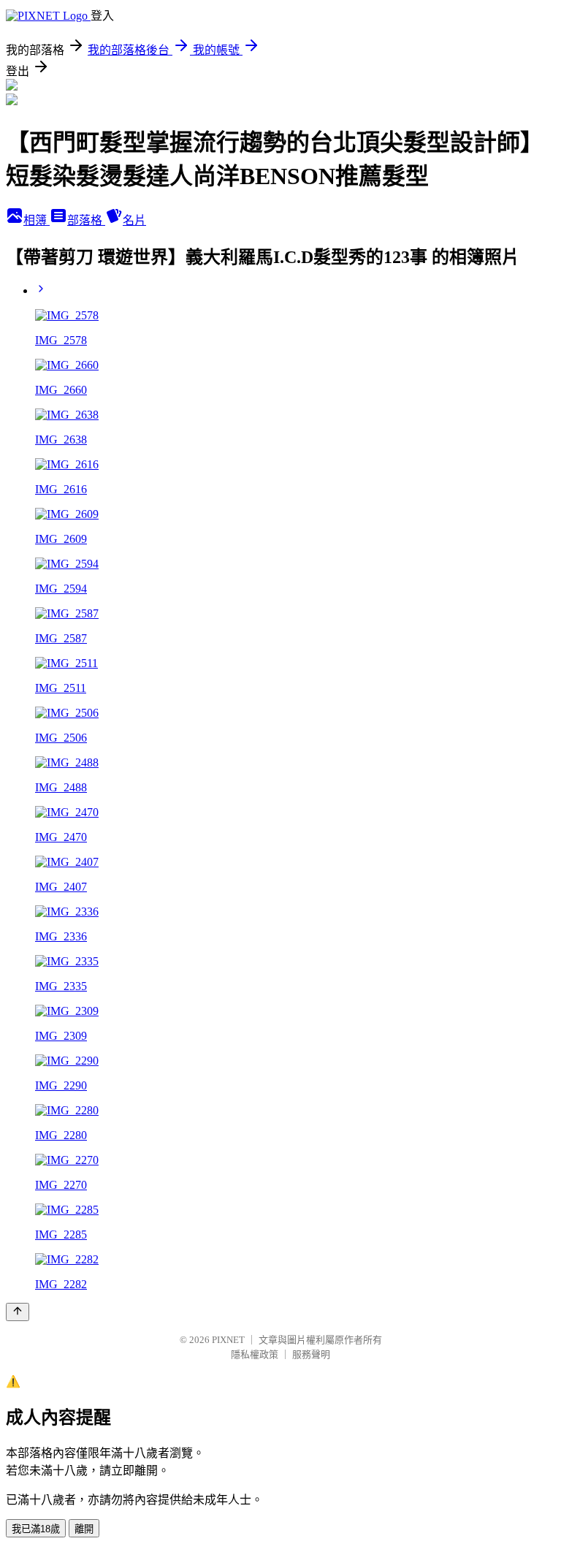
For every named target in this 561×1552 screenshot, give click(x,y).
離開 (84, 1529)
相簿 (36, 220)
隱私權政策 (254, 1354)
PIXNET (228, 1339)
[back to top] (17, 1312)
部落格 (86, 220)
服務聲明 (311, 1354)
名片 (134, 220)
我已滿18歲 (36, 1529)
